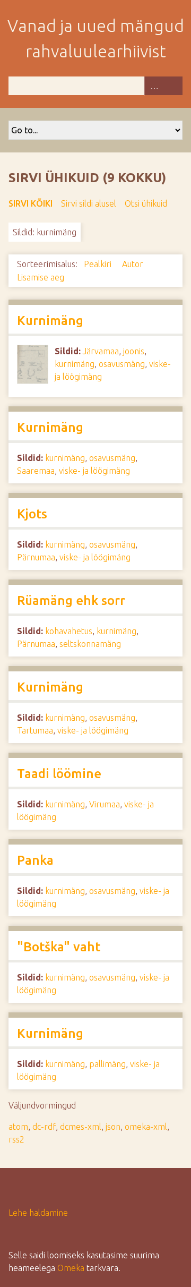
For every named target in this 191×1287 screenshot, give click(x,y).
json (113, 1126)
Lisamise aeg (40, 277)
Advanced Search (153, 85)
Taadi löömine (59, 773)
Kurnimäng (50, 320)
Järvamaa (101, 351)
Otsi (173, 85)
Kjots (32, 514)
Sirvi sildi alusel (88, 203)
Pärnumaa (36, 557)
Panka (35, 860)
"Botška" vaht (58, 947)
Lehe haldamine (38, 1212)
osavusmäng (122, 364)
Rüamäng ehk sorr (71, 600)
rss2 (16, 1139)
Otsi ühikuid (146, 203)
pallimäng (107, 1064)
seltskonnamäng (90, 644)
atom (18, 1126)
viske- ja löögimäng (94, 470)
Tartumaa (35, 730)
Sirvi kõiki (30, 203)
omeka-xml (146, 1126)
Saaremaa (36, 470)
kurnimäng (74, 364)
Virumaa (104, 804)
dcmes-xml (80, 1126)
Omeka (70, 1268)
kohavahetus (68, 631)
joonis (133, 351)
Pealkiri (99, 264)
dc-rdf (44, 1126)
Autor (133, 264)
